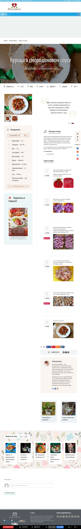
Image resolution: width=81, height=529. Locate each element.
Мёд (13, 148)
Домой (5, 40)
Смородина (15, 144)
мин (54, 527)
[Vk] (64, 1)
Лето (21, 436)
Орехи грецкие (16, 156)
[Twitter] (77, 1)
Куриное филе (15, 141)
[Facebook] (70, 1)
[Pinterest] (75, 1)
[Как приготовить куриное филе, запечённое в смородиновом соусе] (18, 222)
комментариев (55, 352)
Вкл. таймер (60, 527)
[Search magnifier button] (78, 14)
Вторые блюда (13, 40)
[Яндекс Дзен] (68, 1)
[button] (2, 14)
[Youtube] (79, 1)
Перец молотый (16, 164)
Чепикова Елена (57, 361)
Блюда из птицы (23, 40)
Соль (13, 174)
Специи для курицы (17, 168)
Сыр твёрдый (15, 152)
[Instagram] (72, 1)
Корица (14, 160)
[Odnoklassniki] (66, 1)
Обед (26, 436)
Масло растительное (17, 178)
